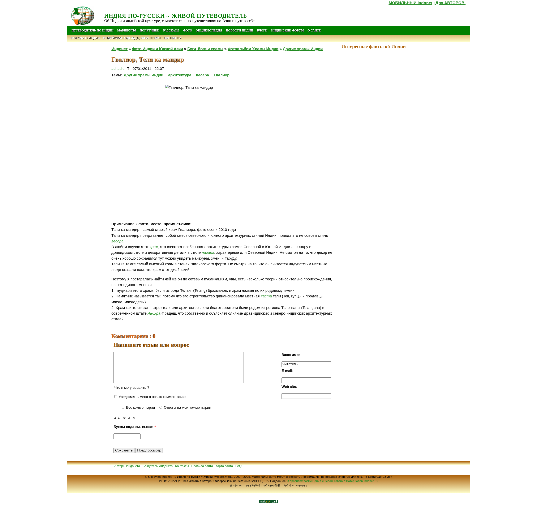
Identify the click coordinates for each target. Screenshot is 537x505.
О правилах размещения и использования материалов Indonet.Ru (332, 481)
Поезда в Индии (85, 38)
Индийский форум (287, 30)
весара (202, 75)
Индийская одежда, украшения (131, 38)
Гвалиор (221, 75)
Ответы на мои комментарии (187, 407)
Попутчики (150, 30)
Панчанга (172, 38)
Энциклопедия (209, 30)
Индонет (119, 48)
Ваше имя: (291, 355)
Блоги (262, 30)
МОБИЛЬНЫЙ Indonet (410, 3)
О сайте (314, 30)
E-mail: (287, 371)
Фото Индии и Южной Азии (157, 48)
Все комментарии (140, 407)
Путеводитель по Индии (92, 30)
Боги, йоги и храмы (205, 48)
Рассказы (171, 30)
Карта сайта (224, 466)
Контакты (182, 466)
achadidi (118, 69)
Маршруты (126, 30)
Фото (187, 30)
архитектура (179, 75)
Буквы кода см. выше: (134, 427)
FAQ (238, 466)
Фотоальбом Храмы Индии (253, 48)
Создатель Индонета (157, 466)
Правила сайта (202, 466)
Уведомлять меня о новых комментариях (152, 397)
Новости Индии (239, 30)
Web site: (289, 387)
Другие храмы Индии (303, 48)
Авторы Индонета (127, 466)
